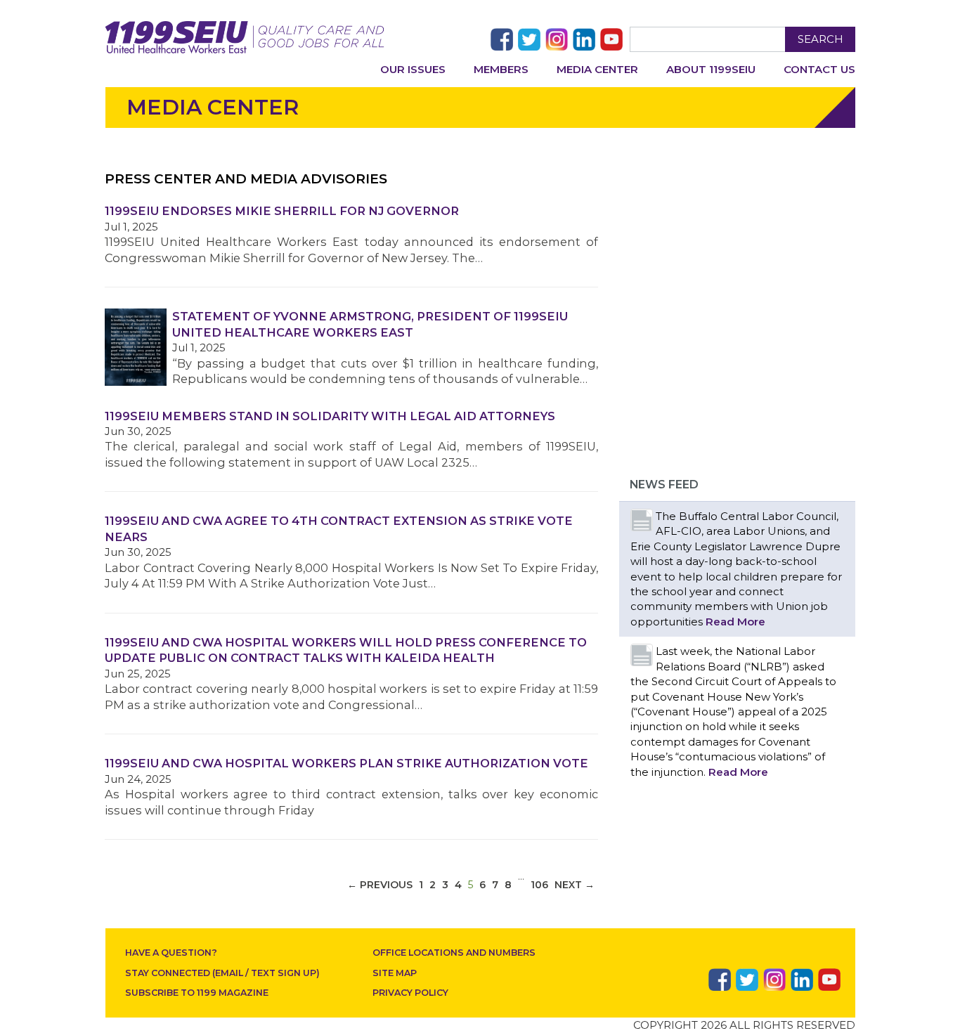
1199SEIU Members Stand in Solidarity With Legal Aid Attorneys (330, 416)
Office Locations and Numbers (454, 952)
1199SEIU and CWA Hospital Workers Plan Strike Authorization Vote (346, 763)
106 (539, 884)
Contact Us (819, 69)
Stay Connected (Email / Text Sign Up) (222, 973)
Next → (574, 884)
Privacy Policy (410, 992)
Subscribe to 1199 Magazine (196, 992)
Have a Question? (171, 952)
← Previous (380, 884)
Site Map (394, 973)
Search (820, 39)
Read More (735, 621)
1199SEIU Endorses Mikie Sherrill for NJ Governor (282, 211)
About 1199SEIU (710, 69)
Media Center (597, 69)
